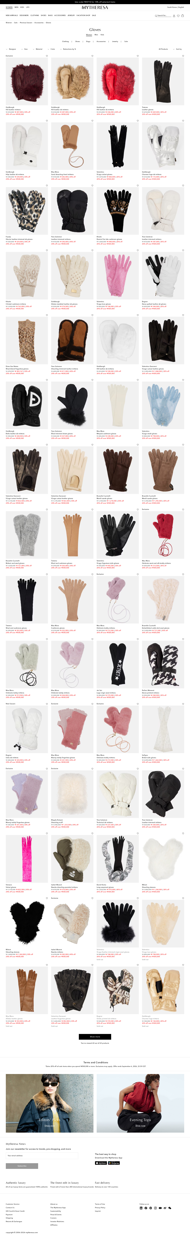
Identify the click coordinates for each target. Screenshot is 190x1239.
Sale (16, 23)
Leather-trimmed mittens (61, 239)
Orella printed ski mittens (106, 1019)
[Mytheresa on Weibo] (165, 1208)
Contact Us (10, 1208)
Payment (9, 1215)
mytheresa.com (32, 1232)
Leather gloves (147, 110)
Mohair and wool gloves (15, 563)
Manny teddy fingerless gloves (63, 758)
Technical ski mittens (105, 822)
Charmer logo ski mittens (151, 174)
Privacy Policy (100, 1208)
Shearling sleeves (149, 887)
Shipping (9, 1218)
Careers (53, 1218)
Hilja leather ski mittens (15, 174)
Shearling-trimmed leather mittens (64, 369)
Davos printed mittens (150, 693)
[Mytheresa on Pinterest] (150, 1208)
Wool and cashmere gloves (61, 563)
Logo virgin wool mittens (106, 693)
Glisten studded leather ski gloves (64, 304)
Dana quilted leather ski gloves (154, 304)
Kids (22, 7)
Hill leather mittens (13, 110)
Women (9, 7)
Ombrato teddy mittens (106, 628)
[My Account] (174, 15)
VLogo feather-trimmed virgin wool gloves (113, 952)
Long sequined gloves (105, 887)
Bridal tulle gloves (149, 758)
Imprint (98, 1211)
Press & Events (55, 1215)
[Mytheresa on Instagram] (155, 1208)
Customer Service (12, 1204)
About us (53, 1204)
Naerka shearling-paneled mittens (64, 887)
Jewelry (115, 41)
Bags (88, 41)
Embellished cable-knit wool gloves (155, 628)
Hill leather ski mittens (59, 110)
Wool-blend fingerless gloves (17, 369)
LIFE (27, 7)
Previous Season (26, 23)
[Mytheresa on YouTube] (160, 1208)
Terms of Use (100, 1204)
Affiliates (53, 1225)
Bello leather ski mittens (15, 434)
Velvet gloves (11, 887)
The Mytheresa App (58, 1208)
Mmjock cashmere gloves (106, 434)
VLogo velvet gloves (104, 174)
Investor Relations (57, 1221)
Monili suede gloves (104, 498)
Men (16, 7)
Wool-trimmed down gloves (62, 434)
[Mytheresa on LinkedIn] (141, 1208)
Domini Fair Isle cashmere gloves (109, 239)
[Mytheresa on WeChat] (169, 1208)
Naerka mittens (57, 952)
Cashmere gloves (58, 628)
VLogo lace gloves (104, 304)
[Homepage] (95, 7)
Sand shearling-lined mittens (62, 174)
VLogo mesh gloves (149, 434)
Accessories (39, 23)
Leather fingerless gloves (61, 1019)
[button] (156, 15)
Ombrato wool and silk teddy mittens (156, 563)
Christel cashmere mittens (16, 304)
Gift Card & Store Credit (15, 1211)
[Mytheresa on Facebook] (145, 1208)
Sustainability (55, 1211)
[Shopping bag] (182, 15)
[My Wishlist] (178, 15)
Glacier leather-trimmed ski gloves (19, 239)
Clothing (65, 41)
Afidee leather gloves (14, 1019)
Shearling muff (57, 822)
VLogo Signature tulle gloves (108, 563)
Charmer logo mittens (150, 1019)
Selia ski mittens (12, 758)
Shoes (77, 41)
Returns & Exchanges (14, 1221)
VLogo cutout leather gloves (153, 369)
